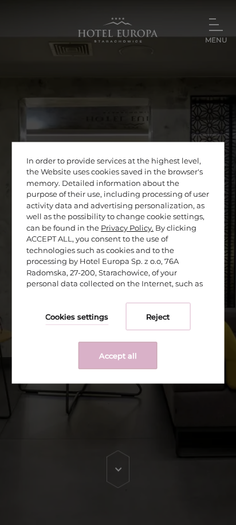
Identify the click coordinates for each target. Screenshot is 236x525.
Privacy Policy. (127, 227)
